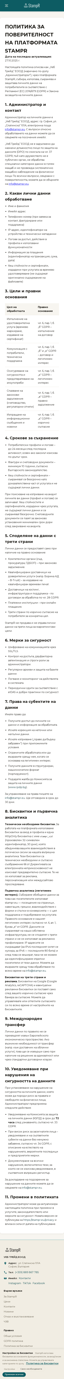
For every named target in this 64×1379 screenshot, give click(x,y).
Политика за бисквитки (18, 1345)
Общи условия (13, 1335)
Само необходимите (31, 1369)
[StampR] (32, 6)
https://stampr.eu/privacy (38, 1219)
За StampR (10, 1296)
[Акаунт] (6, 5)
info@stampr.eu (15, 129)
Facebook (39, 1283)
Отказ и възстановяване (19, 1316)
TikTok (27, 1283)
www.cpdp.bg (17, 787)
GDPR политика (13, 1340)
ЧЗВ (6, 1321)
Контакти (25, 1278)
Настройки (9, 1369)
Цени (7, 1301)
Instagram (14, 1283)
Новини (9, 1311)
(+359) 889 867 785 (27, 1272)
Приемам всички (14, 1374)
